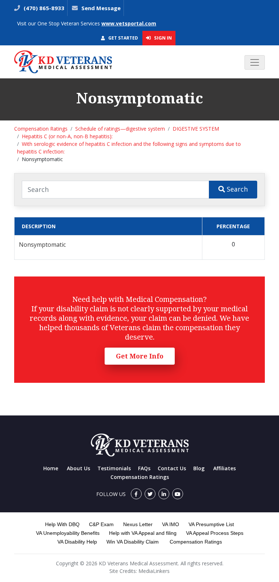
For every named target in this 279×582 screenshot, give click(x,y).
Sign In (162, 37)
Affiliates (224, 468)
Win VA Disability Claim (132, 542)
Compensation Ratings (41, 128)
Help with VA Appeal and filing (143, 533)
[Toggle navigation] (254, 62)
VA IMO (170, 524)
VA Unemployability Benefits (68, 533)
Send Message (101, 8)
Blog (199, 468)
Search (236, 189)
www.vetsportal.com (128, 23)
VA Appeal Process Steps (214, 533)
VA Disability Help (77, 542)
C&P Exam (101, 524)
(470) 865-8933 (43, 8)
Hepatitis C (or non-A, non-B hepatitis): (67, 136)
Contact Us (172, 468)
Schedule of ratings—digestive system (120, 128)
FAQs (144, 468)
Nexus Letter (138, 524)
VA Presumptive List (211, 524)
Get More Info (139, 356)
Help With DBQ (62, 524)
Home (50, 468)
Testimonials (114, 468)
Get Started (122, 38)
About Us (78, 468)
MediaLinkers (154, 570)
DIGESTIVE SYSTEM (196, 128)
